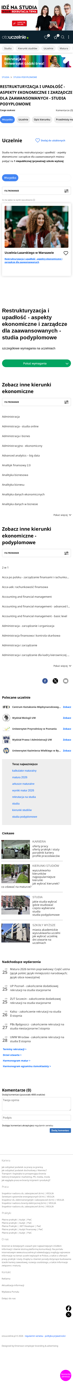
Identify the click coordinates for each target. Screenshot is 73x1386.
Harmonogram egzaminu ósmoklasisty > (27, 1066)
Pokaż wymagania (35, 363)
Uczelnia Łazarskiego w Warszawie (29, 253)
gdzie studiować (42, 905)
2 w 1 (5, 567)
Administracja (11, 416)
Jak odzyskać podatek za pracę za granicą (22, 1167)
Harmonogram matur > (16, 1060)
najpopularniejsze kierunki (43, 878)
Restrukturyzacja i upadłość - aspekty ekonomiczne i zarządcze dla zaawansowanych (33, 260)
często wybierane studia (43, 909)
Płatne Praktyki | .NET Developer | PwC (21, 1226)
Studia (8, 48)
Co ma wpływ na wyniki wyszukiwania (18, 200)
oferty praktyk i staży (45, 849)
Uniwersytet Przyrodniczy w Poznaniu (34, 728)
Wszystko (7, 119)
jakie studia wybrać (45, 901)
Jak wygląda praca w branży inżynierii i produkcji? (26, 1180)
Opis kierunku (42, 119)
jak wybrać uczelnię (44, 936)
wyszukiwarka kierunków (41, 871)
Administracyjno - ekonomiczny (22, 446)
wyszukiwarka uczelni (46, 933)
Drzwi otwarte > (12, 1055)
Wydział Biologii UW (24, 717)
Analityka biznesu (13, 484)
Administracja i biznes (16, 436)
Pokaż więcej (60, 515)
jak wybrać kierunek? (45, 883)
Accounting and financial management (27, 597)
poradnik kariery (43, 852)
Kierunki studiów (27, 48)
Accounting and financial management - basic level (34, 616)
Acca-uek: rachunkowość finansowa (25, 587)
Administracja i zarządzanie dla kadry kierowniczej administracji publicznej (36, 655)
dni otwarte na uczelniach (41, 941)
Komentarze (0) (64, 110)
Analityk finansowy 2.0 (16, 465)
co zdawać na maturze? (16, 887)
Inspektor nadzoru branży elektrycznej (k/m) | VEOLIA (29, 1203)
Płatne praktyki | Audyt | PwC (17, 1219)
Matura (64, 48)
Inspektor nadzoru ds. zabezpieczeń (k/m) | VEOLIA (28, 1193)
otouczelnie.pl (9, 1336)
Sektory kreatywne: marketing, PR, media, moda (26, 1176)
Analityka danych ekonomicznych (23, 494)
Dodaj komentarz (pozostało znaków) (23, 1094)
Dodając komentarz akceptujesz (27, 1125)
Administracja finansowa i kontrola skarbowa (31, 635)
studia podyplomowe (46, 915)
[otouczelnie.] (15, 37)
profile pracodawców (46, 856)
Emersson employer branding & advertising (36, 1345)
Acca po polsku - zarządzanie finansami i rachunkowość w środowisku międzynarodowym (36, 577)
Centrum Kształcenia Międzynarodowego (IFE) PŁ (41, 707)
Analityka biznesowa (15, 475)
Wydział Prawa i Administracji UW (32, 739)
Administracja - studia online (20, 426)
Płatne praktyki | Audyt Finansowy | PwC (22, 1229)
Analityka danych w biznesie (20, 504)
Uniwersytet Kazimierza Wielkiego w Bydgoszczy (40, 750)
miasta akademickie (45, 930)
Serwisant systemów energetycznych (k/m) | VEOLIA (28, 1196)
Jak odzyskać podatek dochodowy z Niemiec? (24, 1170)
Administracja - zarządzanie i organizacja (28, 626)
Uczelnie (48, 48)
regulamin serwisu (44, 1125)
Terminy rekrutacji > (14, 1049)
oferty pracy (40, 846)
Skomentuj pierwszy (66, 1375)
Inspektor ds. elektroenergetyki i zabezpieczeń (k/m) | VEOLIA (33, 1199)
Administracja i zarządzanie (19, 645)
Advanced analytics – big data (21, 455)
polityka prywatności (55, 1336)
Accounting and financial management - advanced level (36, 606)
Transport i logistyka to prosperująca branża (24, 1173)
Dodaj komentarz (60, 1130)
